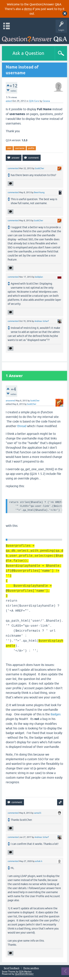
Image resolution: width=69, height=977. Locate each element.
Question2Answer (24, 974)
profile (31, 148)
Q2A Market (25, 971)
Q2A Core (34, 101)
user (9, 148)
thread (21, 426)
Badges (56, 714)
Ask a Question (28, 53)
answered (10, 400)
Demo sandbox (31, 968)
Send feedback (11, 968)
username (19, 148)
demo (28, 9)
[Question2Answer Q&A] (34, 37)
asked (9, 101)
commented (13, 168)
